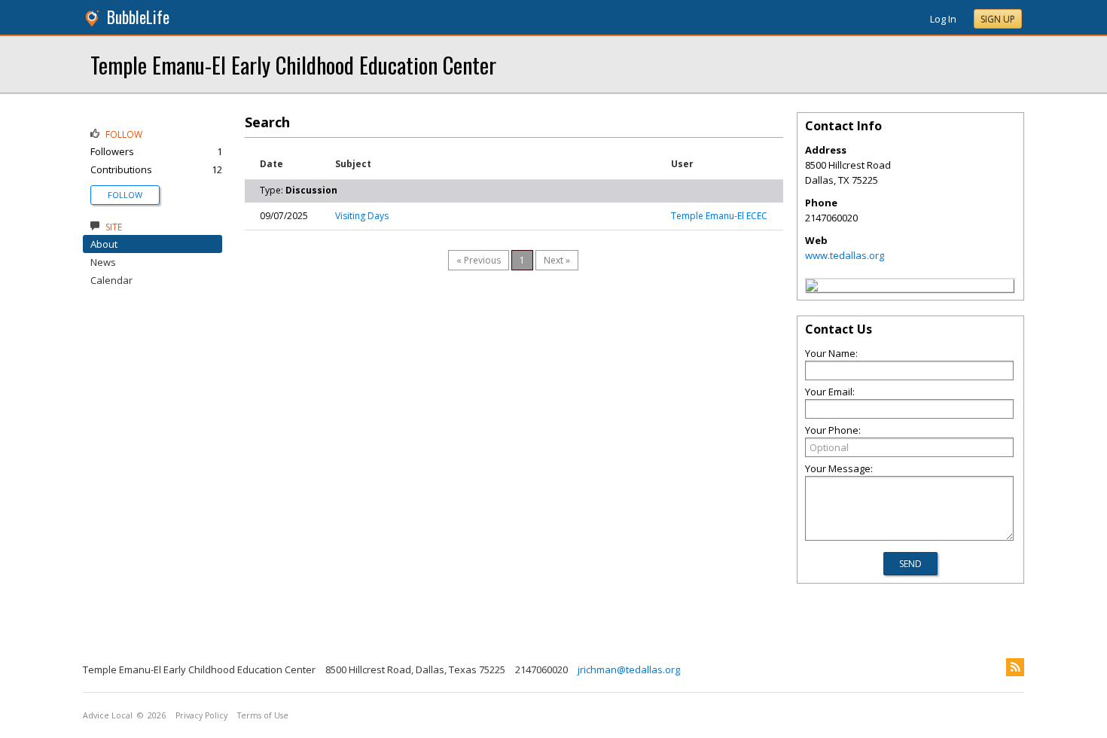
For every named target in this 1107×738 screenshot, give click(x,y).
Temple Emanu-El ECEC (719, 215)
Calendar (111, 280)
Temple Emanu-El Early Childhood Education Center (293, 64)
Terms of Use (262, 715)
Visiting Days (362, 215)
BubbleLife (138, 17)
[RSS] (1015, 667)
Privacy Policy (201, 715)
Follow (125, 194)
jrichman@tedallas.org (629, 669)
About (103, 244)
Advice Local (108, 715)
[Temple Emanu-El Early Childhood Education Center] (812, 287)
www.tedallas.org (844, 255)
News (103, 262)
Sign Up (997, 19)
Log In (943, 19)
